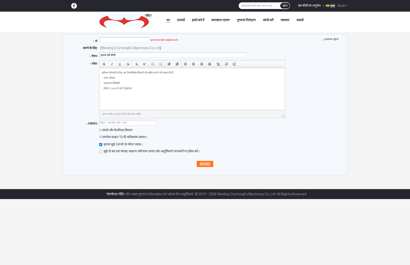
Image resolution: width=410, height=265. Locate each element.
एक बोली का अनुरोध (309, 5)
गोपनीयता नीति (115, 194)
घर (168, 20)
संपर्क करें (268, 20)
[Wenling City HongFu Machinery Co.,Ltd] (125, 21)
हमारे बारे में (198, 20)
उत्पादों (181, 20)
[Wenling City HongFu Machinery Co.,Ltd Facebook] (74, 6)
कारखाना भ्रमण (220, 20)
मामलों (300, 20)
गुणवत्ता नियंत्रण (246, 20)
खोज (285, 5)
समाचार (285, 20)
